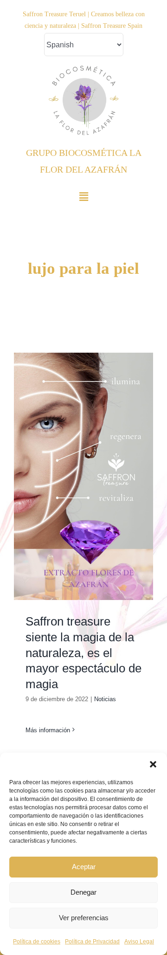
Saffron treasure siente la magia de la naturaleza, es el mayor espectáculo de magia (83, 652)
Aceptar (84, 867)
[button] (153, 764)
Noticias (105, 699)
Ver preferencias (84, 918)
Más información (48, 730)
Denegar (83, 892)
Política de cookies (36, 941)
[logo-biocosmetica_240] (83, 69)
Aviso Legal (139, 941)
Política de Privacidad (92, 941)
